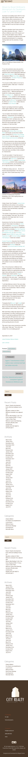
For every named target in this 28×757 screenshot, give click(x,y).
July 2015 (8, 507)
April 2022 (8, 448)
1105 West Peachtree (16, 77)
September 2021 (10, 458)
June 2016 (8, 495)
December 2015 (10, 501)
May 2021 (8, 464)
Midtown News (6, 351)
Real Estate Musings (11, 526)
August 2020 (9, 474)
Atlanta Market (11, 348)
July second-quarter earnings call (16, 246)
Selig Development (9, 74)
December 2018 (10, 486)
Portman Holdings (16, 236)
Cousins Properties (9, 230)
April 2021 (8, 465)
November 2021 (10, 455)
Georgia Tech (16, 134)
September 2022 (10, 445)
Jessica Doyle (20, 203)
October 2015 (9, 503)
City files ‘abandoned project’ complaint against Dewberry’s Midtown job (12, 379)
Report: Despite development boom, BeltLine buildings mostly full (14, 407)
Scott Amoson (12, 103)
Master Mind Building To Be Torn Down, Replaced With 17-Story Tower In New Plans (14, 417)
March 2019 (9, 483)
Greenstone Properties (8, 160)
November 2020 (10, 471)
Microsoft (13, 100)
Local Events (9, 522)
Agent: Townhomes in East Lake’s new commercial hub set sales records (15, 363)
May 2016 (8, 496)
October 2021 (9, 457)
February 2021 (9, 467)
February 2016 (9, 498)
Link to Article (5, 342)
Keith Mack (14, 275)
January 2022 (9, 452)
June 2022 (8, 446)
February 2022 (9, 450)
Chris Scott (14, 158)
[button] (2, 2)
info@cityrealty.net (9, 730)
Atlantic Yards (12, 101)
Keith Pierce (10, 117)
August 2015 (9, 505)
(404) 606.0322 (8, 733)
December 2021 (10, 453)
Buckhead (12, 244)
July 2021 (8, 460)
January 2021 (9, 469)
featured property (9, 719)
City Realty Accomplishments (13, 520)
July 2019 (8, 479)
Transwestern (14, 225)
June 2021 (8, 462)
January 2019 (9, 484)
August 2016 (9, 491)
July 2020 (8, 476)
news (6, 736)
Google (20, 303)
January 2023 (9, 441)
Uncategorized (9, 527)
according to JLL (9, 95)
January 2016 (9, 500)
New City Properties (20, 229)
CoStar (22, 224)
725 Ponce (18, 232)
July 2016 (8, 493)
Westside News (10, 529)
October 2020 (9, 472)
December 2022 (10, 443)
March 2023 (9, 440)
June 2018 (8, 488)
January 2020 (9, 477)
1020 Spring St (6, 237)
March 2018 (9, 489)
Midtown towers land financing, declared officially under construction (13, 422)
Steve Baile (16, 76)
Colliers (10, 96)
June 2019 (8, 481)
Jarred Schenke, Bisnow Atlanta (10, 339)
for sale (6, 716)
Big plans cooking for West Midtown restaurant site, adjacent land (14, 412)
